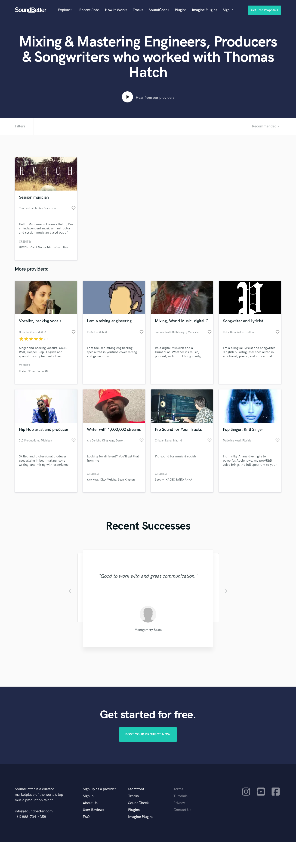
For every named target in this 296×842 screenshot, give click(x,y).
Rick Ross (92, 479)
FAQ (86, 817)
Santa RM (42, 371)
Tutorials (180, 796)
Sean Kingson (126, 479)
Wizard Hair (61, 247)
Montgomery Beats (148, 630)
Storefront (136, 789)
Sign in (228, 10)
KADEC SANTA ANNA (179, 479)
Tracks (138, 10)
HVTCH (23, 247)
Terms (178, 789)
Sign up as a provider (99, 789)
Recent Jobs (89, 10)
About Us (90, 803)
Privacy (179, 803)
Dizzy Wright (108, 479)
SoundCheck (159, 10)
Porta (22, 371)
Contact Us (182, 810)
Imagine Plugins (204, 10)
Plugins (180, 10)
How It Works (116, 10)
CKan (31, 371)
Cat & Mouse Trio (41, 247)
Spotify (159, 479)
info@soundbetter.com (33, 811)
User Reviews (93, 810)
